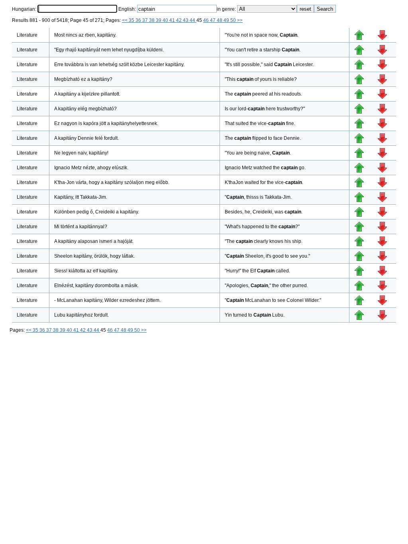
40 (166, 20)
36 (138, 20)
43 (186, 20)
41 (172, 20)
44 (193, 20)
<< (125, 20)
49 (227, 20)
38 (152, 20)
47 (213, 20)
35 (132, 20)
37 (145, 20)
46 (206, 20)
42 (179, 20)
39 (159, 20)
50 (233, 20)
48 (220, 20)
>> (240, 20)
